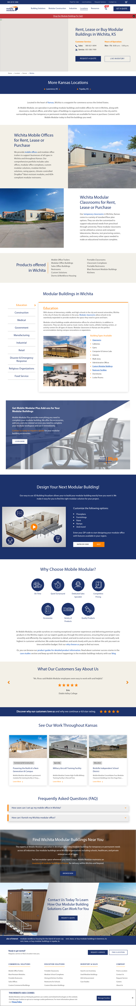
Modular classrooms (87, 315)
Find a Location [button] (118, 952)
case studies (25, 654)
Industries (73, 9)
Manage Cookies (104, 998)
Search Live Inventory (88, 971)
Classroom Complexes (97, 263)
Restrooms (56, 269)
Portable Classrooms (96, 260)
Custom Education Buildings (54, 985)
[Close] (132, 997)
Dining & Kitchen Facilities (53, 978)
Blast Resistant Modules (16, 974)
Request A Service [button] (98, 952)
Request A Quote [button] (68, 918)
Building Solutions (38, 9)
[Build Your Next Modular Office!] (34, 527)
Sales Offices (12, 982)
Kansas (51, 103)
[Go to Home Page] (12, 9)
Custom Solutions (59, 273)
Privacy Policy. (17, 1002)
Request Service (100, 2)
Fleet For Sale (74, 2)
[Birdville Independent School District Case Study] (108, 760)
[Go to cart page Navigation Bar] (126, 2)
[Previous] (8, 682)
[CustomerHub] (121, 2)
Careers (119, 982)
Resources (95, 9)
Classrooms (96, 340)
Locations (84, 9)
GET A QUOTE (121, 9)
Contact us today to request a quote (28, 431)
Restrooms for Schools (52, 982)
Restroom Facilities (99, 370)
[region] (68, 998)
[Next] (127, 682)
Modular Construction (57, 9)
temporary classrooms (94, 214)
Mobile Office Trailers (60, 260)
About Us (119, 985)
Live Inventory (86, 2)
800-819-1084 (12, 2)
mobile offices (31, 152)
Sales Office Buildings (60, 266)
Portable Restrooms (96, 266)
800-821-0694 (91, 46)
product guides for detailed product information (59, 650)
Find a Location (121, 971)
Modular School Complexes (54, 974)
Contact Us (112, 2)
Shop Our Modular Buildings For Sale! (68, 16)
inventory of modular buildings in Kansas (50, 863)
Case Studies (84, 982)
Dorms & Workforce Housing (63, 276)
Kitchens (91, 273)
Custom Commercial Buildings (19, 985)
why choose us (72, 645)
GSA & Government (87, 978)
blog (114, 654)
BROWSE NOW (68, 873)
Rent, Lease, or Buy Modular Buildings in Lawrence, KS (86, 939)
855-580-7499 (90, 50)
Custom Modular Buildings (102, 366)
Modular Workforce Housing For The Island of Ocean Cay (42, 939)
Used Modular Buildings (88, 974)
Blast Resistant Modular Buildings (102, 269)
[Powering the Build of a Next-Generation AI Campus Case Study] (28, 760)
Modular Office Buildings (62, 263)
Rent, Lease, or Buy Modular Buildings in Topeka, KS (40, 941)
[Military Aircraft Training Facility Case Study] (68, 760)
